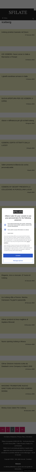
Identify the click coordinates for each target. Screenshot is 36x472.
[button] (18, 233)
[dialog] (18, 236)
